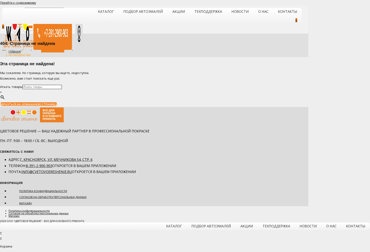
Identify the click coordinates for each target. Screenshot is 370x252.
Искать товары (11, 87)
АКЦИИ (178, 11)
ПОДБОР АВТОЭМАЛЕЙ (143, 11)
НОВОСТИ (240, 11)
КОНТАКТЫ (287, 11)
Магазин (25, 203)
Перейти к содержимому (18, 3)
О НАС (263, 11)
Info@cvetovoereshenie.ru (46, 171)
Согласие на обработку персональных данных (53, 197)
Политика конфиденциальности (43, 191)
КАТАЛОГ (106, 11)
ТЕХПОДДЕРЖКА (208, 11)
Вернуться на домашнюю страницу (28, 104)
